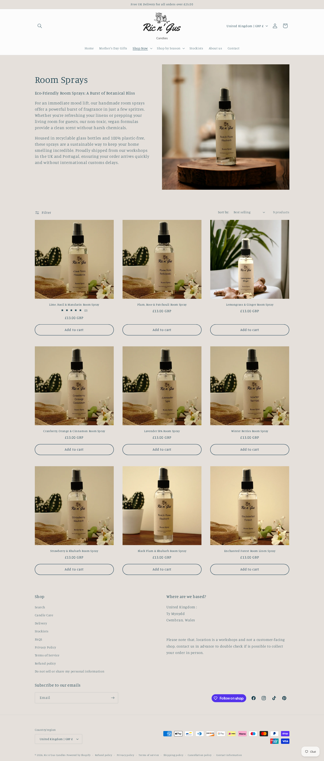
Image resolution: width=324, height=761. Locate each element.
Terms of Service (47, 655)
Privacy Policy (45, 647)
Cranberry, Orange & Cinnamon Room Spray (74, 431)
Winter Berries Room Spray (249, 431)
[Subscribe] (113, 697)
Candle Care (44, 615)
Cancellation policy (200, 755)
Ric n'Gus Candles (55, 755)
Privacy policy (125, 755)
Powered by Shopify (79, 755)
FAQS (39, 639)
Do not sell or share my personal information (69, 671)
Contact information (229, 755)
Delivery (41, 623)
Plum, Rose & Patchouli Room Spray (162, 304)
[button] (40, 26)
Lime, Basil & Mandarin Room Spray (74, 304)
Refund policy (45, 663)
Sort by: (223, 212)
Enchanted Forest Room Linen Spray (250, 551)
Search (40, 607)
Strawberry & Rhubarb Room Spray (74, 551)
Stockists (41, 631)
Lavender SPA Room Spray (162, 431)
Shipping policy (173, 755)
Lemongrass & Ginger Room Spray (249, 304)
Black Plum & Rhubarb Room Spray (162, 551)
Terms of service (149, 755)
